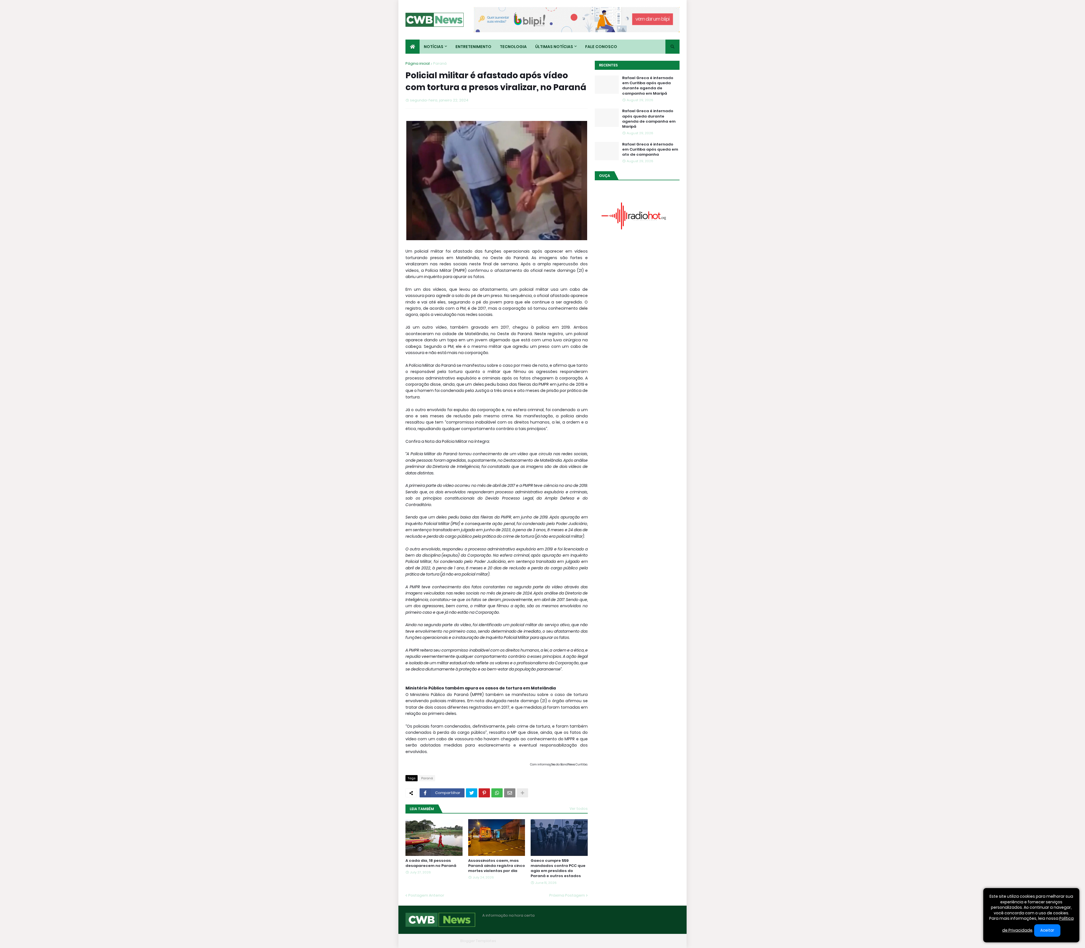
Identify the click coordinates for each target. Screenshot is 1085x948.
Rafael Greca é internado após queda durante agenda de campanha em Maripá (649, 119)
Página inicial (417, 63)
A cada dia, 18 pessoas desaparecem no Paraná (430, 863)
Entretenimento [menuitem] (473, 46)
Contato (644, 940)
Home (592, 940)
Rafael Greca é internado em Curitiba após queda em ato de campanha (650, 149)
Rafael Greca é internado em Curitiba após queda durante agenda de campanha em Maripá (647, 85)
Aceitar (1047, 930)
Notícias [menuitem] (433, 46)
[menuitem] (412, 47)
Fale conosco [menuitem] (601, 46)
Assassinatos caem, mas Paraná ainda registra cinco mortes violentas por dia (496, 865)
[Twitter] (471, 792)
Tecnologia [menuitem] (513, 46)
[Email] (509, 792)
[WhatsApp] (497, 792)
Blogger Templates (478, 940)
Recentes (608, 65)
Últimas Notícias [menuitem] (554, 46)
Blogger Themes (442, 940)
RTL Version (669, 940)
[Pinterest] (484, 792)
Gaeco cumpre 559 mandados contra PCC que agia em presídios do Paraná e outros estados (558, 868)
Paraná (440, 63)
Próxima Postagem (567, 895)
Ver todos (579, 808)
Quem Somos (617, 940)
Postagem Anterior (426, 895)
